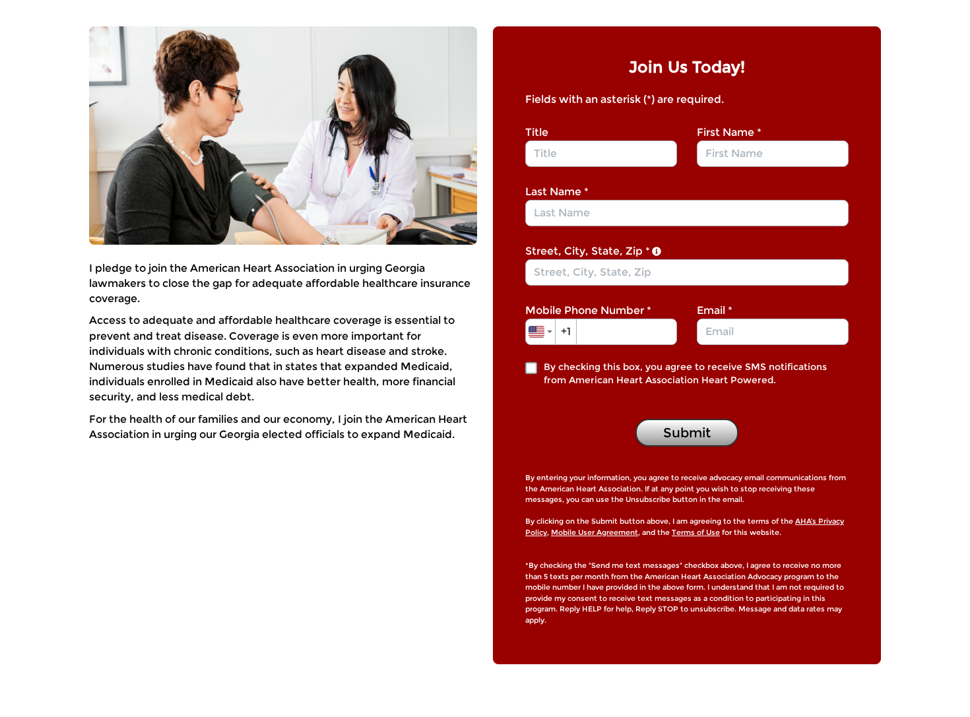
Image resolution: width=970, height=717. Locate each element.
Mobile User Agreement (594, 532)
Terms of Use (696, 532)
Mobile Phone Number (588, 310)
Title (536, 132)
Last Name (557, 191)
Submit (687, 433)
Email (714, 310)
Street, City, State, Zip (587, 251)
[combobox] (687, 272)
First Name (729, 132)
